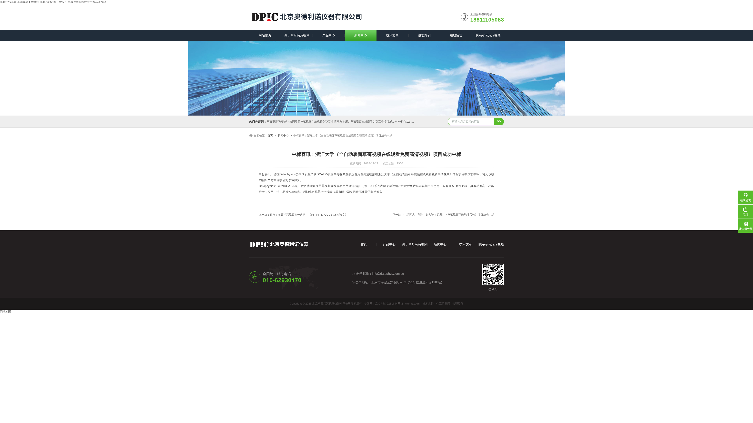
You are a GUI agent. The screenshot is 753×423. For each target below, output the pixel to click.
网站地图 (5, 311)
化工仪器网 (443, 303)
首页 (270, 135)
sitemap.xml (412, 303)
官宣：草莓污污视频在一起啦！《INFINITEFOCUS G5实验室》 (309, 214)
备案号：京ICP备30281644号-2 (383, 303)
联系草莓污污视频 (488, 35)
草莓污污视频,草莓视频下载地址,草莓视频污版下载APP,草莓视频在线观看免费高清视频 (53, 2)
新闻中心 (360, 35)
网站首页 (265, 35)
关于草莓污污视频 (296, 35)
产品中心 (328, 35)
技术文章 (392, 35)
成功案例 (424, 35)
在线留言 (456, 35)
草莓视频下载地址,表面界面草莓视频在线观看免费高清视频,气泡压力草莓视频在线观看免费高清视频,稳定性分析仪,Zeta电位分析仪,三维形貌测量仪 (357, 121)
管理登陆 (457, 303)
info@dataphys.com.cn (388, 273)
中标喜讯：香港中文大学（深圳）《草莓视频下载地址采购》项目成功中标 (449, 214)
